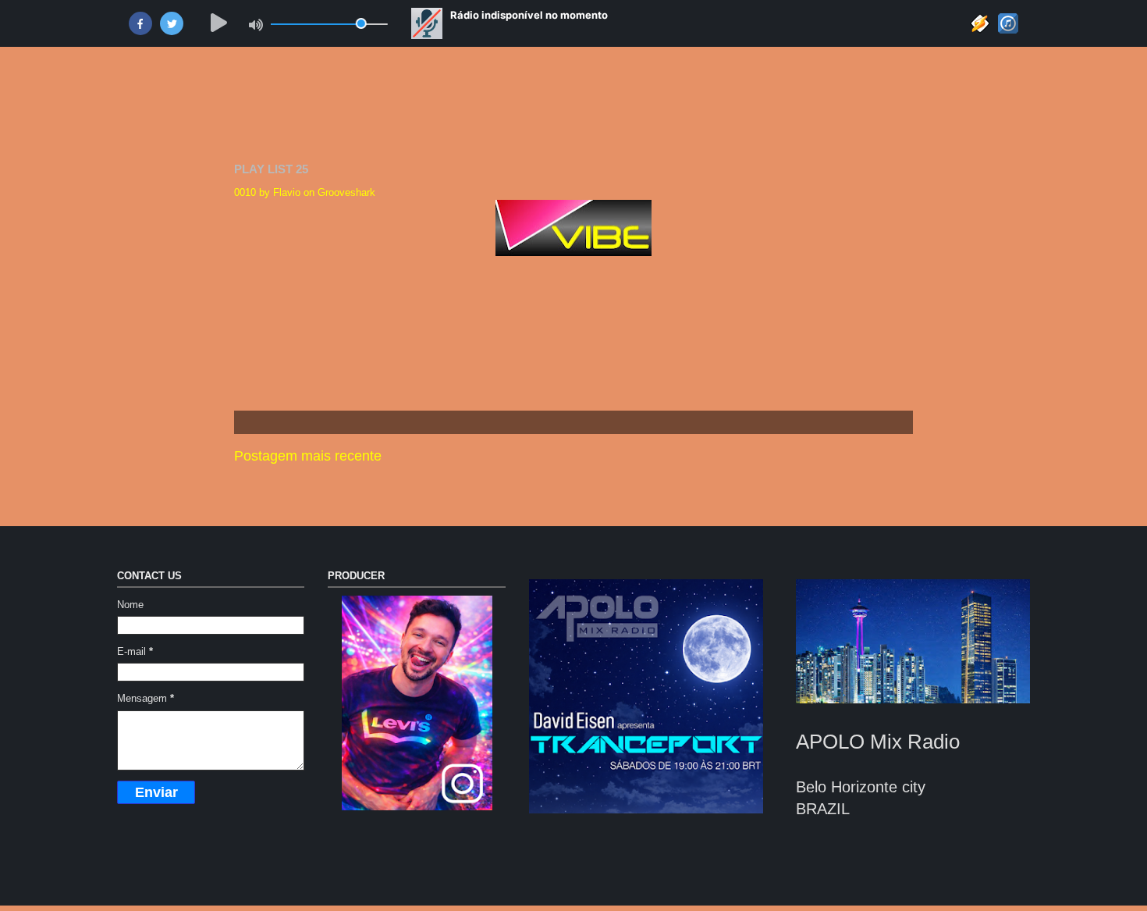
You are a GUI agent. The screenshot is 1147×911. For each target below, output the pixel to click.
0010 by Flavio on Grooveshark (304, 192)
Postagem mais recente (308, 456)
